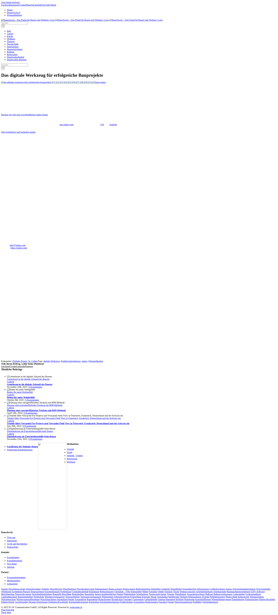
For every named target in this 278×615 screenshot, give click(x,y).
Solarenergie (243, 597)
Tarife (69, 452)
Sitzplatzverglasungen (55, 597)
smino (84, 361)
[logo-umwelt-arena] (23, 291)
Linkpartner (12, 584)
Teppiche (168, 591)
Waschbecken (56, 589)
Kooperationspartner (16, 577)
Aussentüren (80, 599)
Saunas (228, 589)
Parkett (120, 594)
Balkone (209, 594)
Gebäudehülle (150, 599)
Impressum (12, 540)
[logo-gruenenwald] (23, 311)
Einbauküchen (251, 599)
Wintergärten (108, 597)
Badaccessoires (115, 589)
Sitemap (10, 567)
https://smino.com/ (19, 248)
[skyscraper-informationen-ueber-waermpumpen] (52, 529)
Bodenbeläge (78, 594)
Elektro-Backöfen (267, 599)
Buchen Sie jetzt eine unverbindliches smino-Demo (24, 114)
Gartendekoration (9, 597)
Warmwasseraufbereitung (28, 599)
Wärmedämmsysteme (221, 599)
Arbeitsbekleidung (204, 591)
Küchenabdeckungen (78, 602)
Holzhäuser (94, 591)
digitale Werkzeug (51, 361)
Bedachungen (104, 599)
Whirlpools (6, 591)
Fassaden (128, 599)
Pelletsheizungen (217, 597)
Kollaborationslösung (71, 361)
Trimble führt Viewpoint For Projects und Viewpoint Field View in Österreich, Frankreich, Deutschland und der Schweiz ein (64, 418)
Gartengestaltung (253, 594)
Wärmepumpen (257, 597)
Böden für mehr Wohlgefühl (20, 392)
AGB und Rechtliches (17, 544)
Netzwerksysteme (23, 594)
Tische (176, 591)
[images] (29, 270)
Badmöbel (156, 589)
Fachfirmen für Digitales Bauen (22, 446)
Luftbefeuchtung (217, 589)
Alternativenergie (122, 597)
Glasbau (161, 599)
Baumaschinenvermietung (238, 591)
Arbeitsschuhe (219, 591)
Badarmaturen (101, 589)
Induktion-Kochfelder (58, 602)
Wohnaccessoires (187, 591)
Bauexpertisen (37, 591)
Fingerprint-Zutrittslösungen (20, 450)
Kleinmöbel (136, 591)
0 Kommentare (35, 387)
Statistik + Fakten (75, 455)
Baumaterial (92, 599)
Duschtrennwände (17, 589)
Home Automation (159, 597)
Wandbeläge (180, 594)
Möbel (145, 591)
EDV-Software (258, 591)
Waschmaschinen (48, 599)
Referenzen (72, 459)
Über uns (11, 537)
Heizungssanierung (183, 602)
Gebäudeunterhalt (80, 591)
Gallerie (10, 382)
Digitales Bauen (19, 361)
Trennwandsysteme (157, 594)
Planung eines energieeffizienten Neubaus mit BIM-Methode (34, 405)
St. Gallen (32, 361)
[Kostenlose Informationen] (23, 355)
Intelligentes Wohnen (178, 597)
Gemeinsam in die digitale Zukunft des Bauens (28, 379)
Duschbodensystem (86, 589)
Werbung (71, 462)
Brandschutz (117, 599)
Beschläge (66, 594)
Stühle (161, 591)
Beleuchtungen (107, 591)
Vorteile (70, 449)
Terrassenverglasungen (90, 597)
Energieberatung (52, 591)
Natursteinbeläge (25, 597)
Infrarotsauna (203, 589)
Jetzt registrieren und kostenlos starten (18, 132)
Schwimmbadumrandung (244, 589)
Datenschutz (12, 547)
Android (113, 124)
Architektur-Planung (21, 591)
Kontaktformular (14, 560)
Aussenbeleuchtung (196, 594)
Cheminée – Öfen (122, 591)
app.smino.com (66, 124)
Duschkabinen (69, 589)
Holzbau (180, 599)
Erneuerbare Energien (140, 597)
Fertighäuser (66, 591)
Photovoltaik (231, 597)
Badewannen (129, 589)
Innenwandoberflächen (105, 594)
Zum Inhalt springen (10, 2)
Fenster (171, 602)
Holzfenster (189, 599)
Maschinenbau (7, 594)
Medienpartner (13, 580)
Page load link (7, 610)
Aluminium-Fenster (65, 599)
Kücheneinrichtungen (110, 602)
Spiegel (4, 589)
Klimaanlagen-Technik (198, 597)
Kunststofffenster (203, 599)
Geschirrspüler (21, 602)
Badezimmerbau (143, 589)
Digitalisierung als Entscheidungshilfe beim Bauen (30, 431)
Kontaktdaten (13, 557)
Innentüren (89, 594)
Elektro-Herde (7, 602)
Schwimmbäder (263, 589)
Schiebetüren (142, 594)
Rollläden (197, 602)
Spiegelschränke (33, 589)
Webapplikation (95, 361)
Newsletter (12, 564)
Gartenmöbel (239, 594)
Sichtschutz (39, 597)
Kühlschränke (126, 602)
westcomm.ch (76, 607)
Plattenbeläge (130, 594)
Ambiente (165, 589)
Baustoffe (57, 594)
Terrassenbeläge (72, 597)
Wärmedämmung (210, 602)
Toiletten (45, 589)
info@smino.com (17, 245)
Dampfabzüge (238, 599)
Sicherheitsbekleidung (42, 594)
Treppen (170, 594)
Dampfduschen (189, 589)
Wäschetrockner (8, 599)
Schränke (153, 591)
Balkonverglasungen (223, 594)
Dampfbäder (176, 589)
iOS (102, 124)
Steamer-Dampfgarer (38, 602)
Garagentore (138, 599)
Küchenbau (94, 602)
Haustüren (170, 599)
